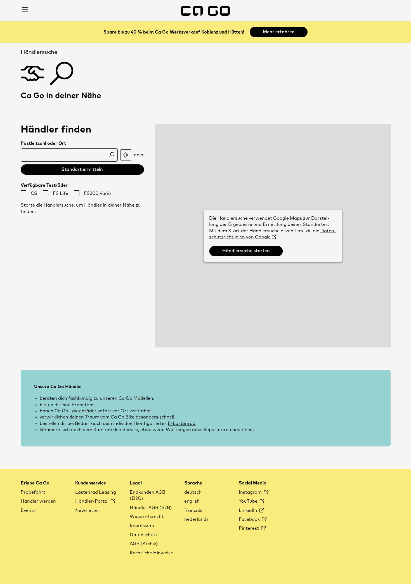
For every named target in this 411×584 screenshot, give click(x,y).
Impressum (142, 525)
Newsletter (87, 510)
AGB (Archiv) (144, 544)
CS (34, 193)
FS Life (60, 193)
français (193, 510)
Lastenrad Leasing (95, 492)
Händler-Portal (92, 501)
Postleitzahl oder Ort (43, 143)
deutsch (193, 492)
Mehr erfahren (279, 32)
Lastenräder (82, 411)
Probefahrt (33, 492)
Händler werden (38, 501)
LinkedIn (248, 510)
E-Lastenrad (181, 423)
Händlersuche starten (246, 251)
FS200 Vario (97, 193)
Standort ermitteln (82, 169)
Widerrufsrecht (147, 516)
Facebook (250, 519)
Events (28, 510)
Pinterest (249, 528)
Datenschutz (144, 535)
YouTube (249, 501)
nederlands (196, 519)
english (192, 501)
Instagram (251, 492)
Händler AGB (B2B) (151, 507)
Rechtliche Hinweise (151, 553)
